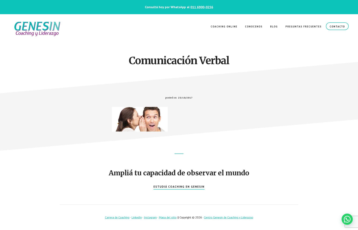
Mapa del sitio (168, 217)
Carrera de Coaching (117, 217)
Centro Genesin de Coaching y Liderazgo (228, 217)
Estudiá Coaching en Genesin (179, 186)
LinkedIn (136, 217)
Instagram (150, 217)
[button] (347, 219)
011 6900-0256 (201, 7)
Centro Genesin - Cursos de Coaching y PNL (37, 29)
